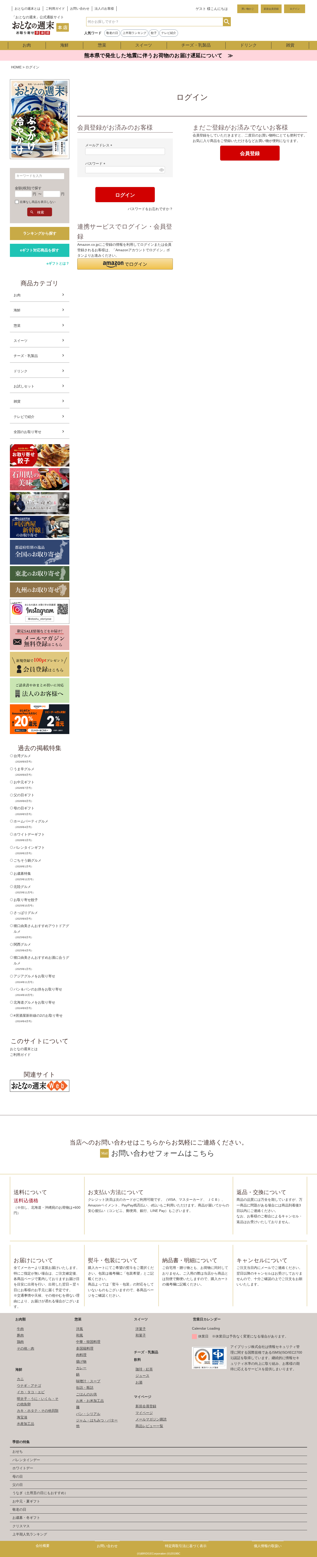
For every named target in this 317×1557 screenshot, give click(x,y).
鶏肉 (20, 1342)
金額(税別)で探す (28, 188)
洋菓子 (140, 1329)
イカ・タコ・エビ (31, 1392)
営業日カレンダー (207, 1319)
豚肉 (20, 1335)
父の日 (17, 1485)
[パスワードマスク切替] (161, 169)
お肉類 (20, 1319)
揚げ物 (81, 1362)
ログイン (295, 8)
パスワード (96, 163)
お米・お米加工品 (90, 1401)
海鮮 (64, 45)
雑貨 (290, 45)
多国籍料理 (84, 1348)
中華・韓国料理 (88, 1342)
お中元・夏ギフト (26, 1501)
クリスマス (21, 1526)
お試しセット (24, 386)
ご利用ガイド (55, 8)
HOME (16, 67)
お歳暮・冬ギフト (26, 1518)
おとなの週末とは (27, 8)
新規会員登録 (271, 8)
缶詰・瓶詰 (84, 1388)
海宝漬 (22, 1417)
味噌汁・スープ (88, 1381)
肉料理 (81, 1355)
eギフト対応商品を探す (39, 250)
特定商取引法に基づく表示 (186, 1546)
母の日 (17, 1476)
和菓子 (140, 1335)
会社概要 (43, 1546)
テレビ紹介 (168, 33)
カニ (20, 1379)
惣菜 (102, 45)
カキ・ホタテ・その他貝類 (37, 1411)
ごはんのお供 (86, 1394)
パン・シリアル (88, 1414)
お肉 (27, 45)
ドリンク (248, 45)
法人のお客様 (104, 8)
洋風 (79, 1329)
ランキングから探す (39, 233)
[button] (125, 264)
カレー (81, 1368)
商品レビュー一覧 (149, 1426)
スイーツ (143, 45)
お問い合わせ (79, 8)
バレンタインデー (26, 1460)
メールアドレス (99, 145)
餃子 (154, 33)
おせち (17, 1451)
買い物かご (247, 8)
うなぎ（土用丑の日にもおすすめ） (40, 1493)
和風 (79, 1335)
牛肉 (20, 1329)
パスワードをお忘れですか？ (150, 209)
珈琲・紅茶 (144, 1369)
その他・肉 (25, 1348)
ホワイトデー (22, 1468)
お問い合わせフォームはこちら (162, 1153)
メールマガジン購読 (151, 1419)
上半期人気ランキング (29, 1534)
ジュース (142, 1376)
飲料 (137, 1360)
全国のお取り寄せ (27, 432)
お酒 (138, 1382)
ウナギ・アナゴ (29, 1386)
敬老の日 (112, 33)
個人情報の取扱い (268, 1546)
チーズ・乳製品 (196, 45)
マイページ (142, 1397)
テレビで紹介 (24, 417)
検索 (227, 21)
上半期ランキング (134, 33)
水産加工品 (25, 1424)
